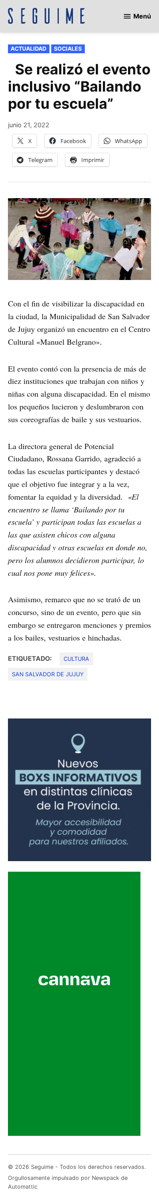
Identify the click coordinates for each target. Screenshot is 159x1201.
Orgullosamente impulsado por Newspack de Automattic (68, 1182)
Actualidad (28, 48)
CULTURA (76, 659)
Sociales (68, 48)
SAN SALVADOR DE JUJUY (47, 674)
